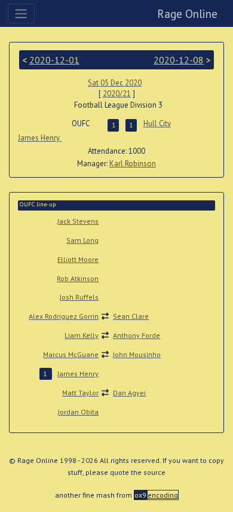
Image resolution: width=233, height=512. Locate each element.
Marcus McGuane (71, 354)
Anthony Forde (136, 335)
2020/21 (117, 94)
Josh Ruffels (79, 296)
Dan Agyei (129, 392)
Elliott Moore (78, 259)
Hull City (157, 123)
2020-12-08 (179, 60)
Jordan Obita (78, 411)
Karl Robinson (132, 164)
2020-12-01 (54, 60)
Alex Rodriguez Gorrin (64, 316)
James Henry (40, 138)
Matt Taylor (80, 392)
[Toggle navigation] (21, 13)
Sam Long (82, 240)
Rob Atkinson (78, 278)
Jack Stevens (78, 221)
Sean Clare (131, 316)
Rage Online (187, 13)
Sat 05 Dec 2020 (115, 83)
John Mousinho (137, 354)
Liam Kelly (82, 335)
